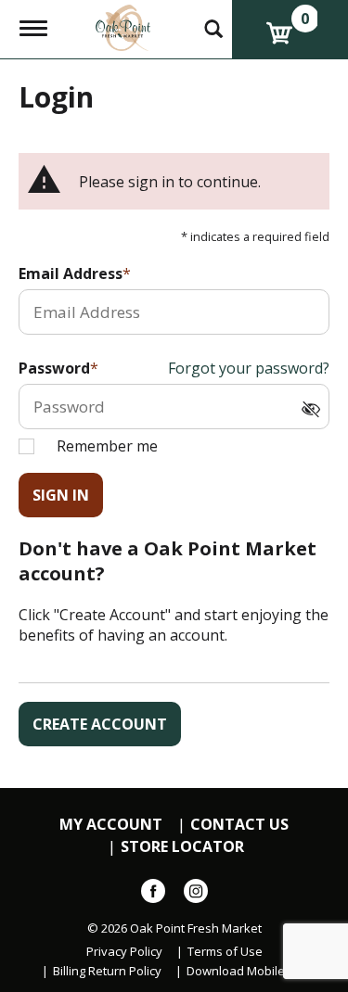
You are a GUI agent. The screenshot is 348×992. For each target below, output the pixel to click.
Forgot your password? (248, 368)
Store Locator (182, 847)
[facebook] (153, 894)
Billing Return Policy (107, 971)
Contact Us (239, 824)
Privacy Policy (124, 952)
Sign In (60, 495)
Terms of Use (225, 952)
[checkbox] (315, 411)
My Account (110, 824)
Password (54, 368)
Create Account (99, 724)
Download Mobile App (248, 971)
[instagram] (196, 894)
